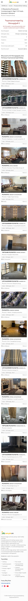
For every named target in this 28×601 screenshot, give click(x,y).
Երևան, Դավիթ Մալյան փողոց (10, 196)
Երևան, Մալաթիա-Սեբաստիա (10, 254)
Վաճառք (4, 561)
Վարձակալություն (6, 564)
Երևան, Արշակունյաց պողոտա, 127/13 (12, 457)
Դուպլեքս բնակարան (15, 252)
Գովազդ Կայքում (6, 568)
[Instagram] (5, 586)
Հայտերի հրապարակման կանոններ (19, 569)
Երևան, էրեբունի (7, 428)
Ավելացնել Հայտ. (6, 575)
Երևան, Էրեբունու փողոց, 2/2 (10, 370)
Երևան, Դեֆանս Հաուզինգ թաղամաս (12, 312)
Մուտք (3, 570)
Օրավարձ (4, 566)
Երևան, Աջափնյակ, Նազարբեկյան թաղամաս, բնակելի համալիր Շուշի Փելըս (14, 225)
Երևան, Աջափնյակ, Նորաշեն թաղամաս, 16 (14, 139)
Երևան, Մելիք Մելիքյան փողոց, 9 (11, 81)
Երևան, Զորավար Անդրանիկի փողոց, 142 (13, 168)
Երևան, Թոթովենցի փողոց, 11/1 (11, 485)
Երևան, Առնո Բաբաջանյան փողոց (12, 341)
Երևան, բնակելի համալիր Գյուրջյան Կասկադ (14, 110)
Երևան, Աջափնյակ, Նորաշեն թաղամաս (13, 399)
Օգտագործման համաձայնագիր (19, 564)
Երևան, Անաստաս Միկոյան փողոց (12, 283)
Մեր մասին (18, 561)
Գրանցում (4, 572)
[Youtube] (7, 586)
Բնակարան (12, 137)
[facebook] (2, 586)
